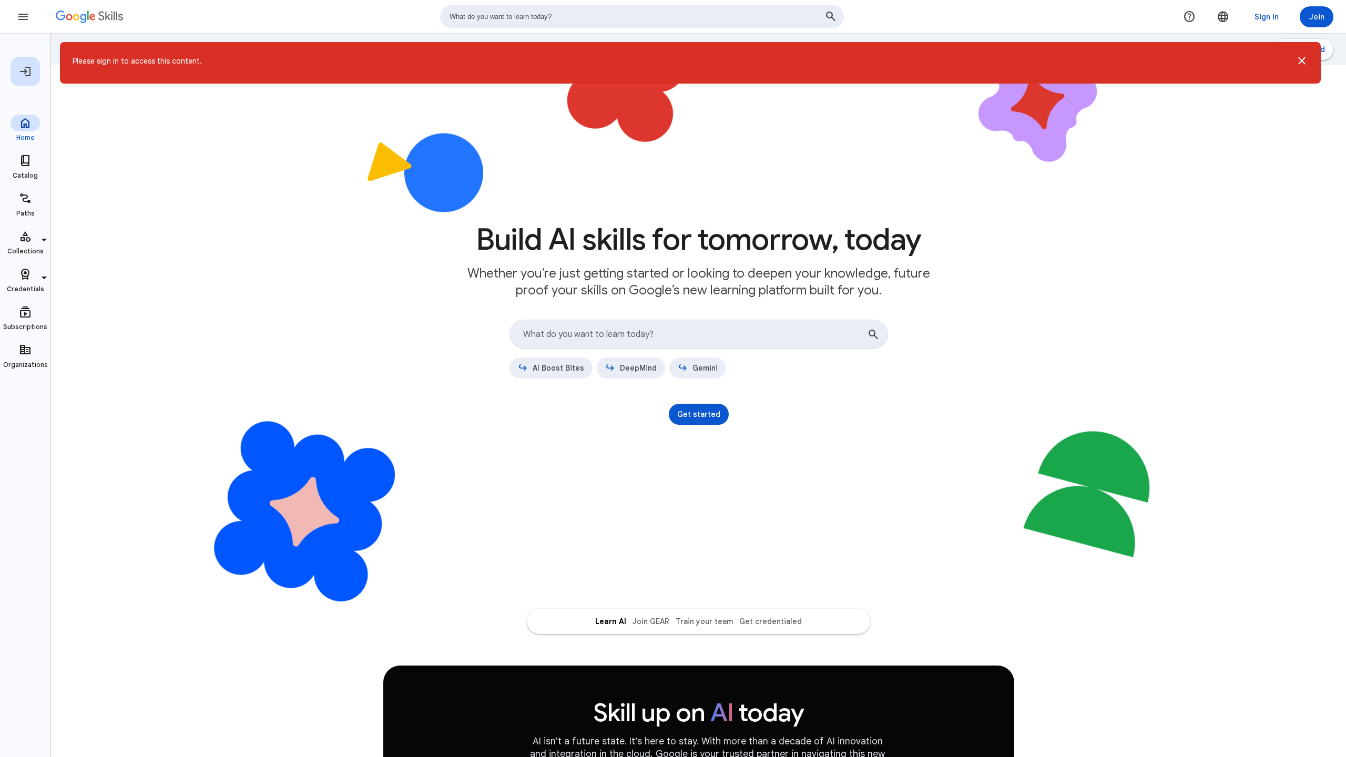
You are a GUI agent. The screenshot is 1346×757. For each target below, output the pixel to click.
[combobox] (642, 16)
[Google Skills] (89, 16)
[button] (1302, 63)
